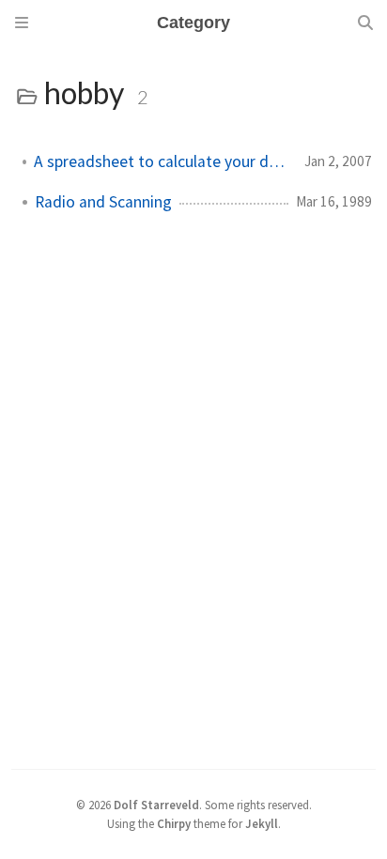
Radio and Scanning (103, 202)
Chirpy (174, 823)
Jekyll (261, 823)
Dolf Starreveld (156, 804)
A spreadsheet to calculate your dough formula (161, 161)
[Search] (365, 22)
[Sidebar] (21, 22)
